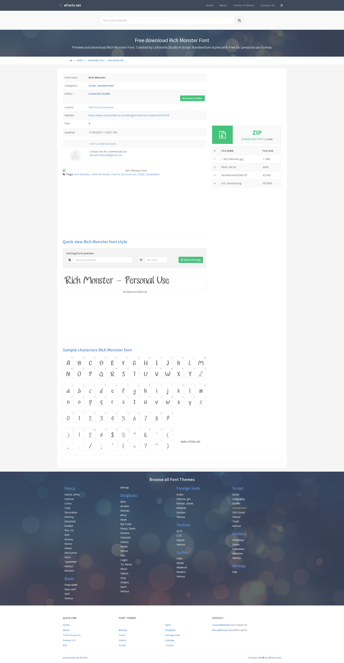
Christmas (238, 540)
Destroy (69, 517)
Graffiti (236, 503)
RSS (65, 645)
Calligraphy (238, 499)
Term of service (72, 635)
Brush (235, 494)
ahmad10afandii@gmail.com (106, 155)
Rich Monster (82, 174)
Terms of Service (243, 5)
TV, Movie (126, 564)
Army (123, 515)
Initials (68, 548)
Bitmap (124, 487)
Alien (123, 501)
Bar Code (125, 524)
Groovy (68, 539)
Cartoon (69, 499)
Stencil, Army (72, 494)
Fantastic (125, 537)
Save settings (192, 259)
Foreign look (188, 488)
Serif (67, 593)
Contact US (267, 5)
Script (141, 174)
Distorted (69, 521)
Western (69, 570)
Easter (236, 544)
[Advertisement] (135, 207)
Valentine (237, 553)
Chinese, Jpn (183, 499)
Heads (124, 546)
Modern (181, 572)
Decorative (70, 512)
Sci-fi (179, 531)
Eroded (68, 526)
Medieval (181, 567)
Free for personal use (101, 107)
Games (124, 542)
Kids (122, 555)
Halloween (238, 549)
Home (209, 5)
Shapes (124, 582)
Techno (183, 525)
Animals (125, 510)
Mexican (181, 508)
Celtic (179, 558)
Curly (67, 508)
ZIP (257, 132)
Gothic (182, 552)
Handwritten (152, 174)
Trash (235, 521)
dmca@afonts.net (222, 630)
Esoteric (125, 533)
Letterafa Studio (107, 143)
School (236, 517)
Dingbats (128, 495)
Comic (68, 503)
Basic (69, 578)
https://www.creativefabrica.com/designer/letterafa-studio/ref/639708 (129, 115)
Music (123, 569)
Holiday (239, 533)
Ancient (124, 506)
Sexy (123, 577)
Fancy (69, 488)
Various (68, 566)
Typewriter (70, 561)
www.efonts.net (71, 657)
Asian (123, 519)
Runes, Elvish (127, 528)
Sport (123, 586)
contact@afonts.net (223, 624)
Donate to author (193, 98)
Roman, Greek (184, 503)
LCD (178, 535)
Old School (70, 552)
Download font (257, 139)
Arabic (180, 494)
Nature (124, 573)
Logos (124, 560)
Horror (68, 543)
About (223, 5)
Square (180, 540)
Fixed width (71, 584)
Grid (66, 534)
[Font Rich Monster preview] (135, 403)
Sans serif (70, 589)
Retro (67, 557)
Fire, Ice (69, 530)
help (234, 572)
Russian (180, 512)
